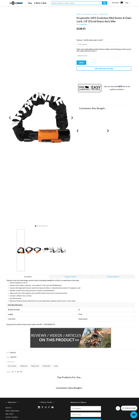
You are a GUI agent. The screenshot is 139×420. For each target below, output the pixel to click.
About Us (8, 408)
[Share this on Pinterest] (18, 372)
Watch (38, 3)
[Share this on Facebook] (15, 372)
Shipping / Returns (70, 277)
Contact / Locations (11, 417)
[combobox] (79, 3)
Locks (95, 14)
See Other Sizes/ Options (104, 68)
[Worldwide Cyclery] (16, 3)
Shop (30, 3)
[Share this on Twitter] (12, 372)
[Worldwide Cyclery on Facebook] (42, 407)
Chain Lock (23, 366)
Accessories (87, 14)
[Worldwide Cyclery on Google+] (49, 407)
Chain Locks (103, 14)
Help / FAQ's (9, 414)
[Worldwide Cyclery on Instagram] (39, 407)
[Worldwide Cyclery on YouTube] (46, 407)
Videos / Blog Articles (12, 411)
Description (28, 277)
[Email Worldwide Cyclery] (52, 407)
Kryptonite (83, 24)
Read (44, 3)
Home (79, 14)
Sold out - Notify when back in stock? (90, 40)
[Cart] (121, 2)
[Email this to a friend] (21, 372)
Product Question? (113, 277)
